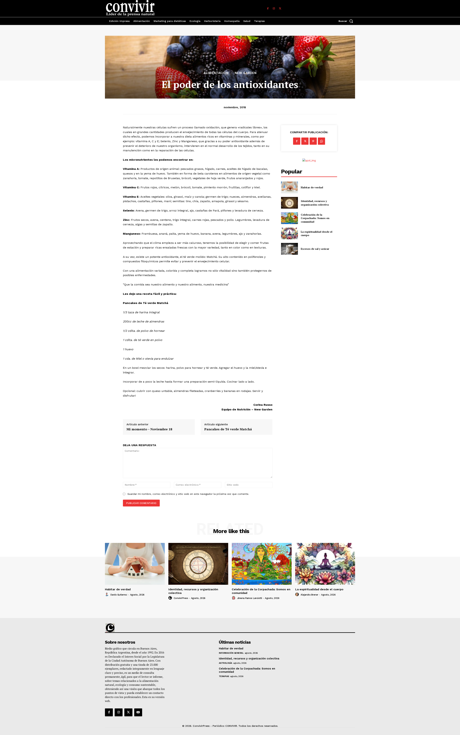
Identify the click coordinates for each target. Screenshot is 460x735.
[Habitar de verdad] (289, 187)
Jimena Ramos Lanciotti (249, 598)
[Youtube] (138, 712)
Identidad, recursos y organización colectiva (315, 202)
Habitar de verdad (312, 187)
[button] (347, 21)
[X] (279, 8)
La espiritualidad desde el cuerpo (319, 589)
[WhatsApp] (321, 141)
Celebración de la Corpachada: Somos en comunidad (315, 218)
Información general (231, 653)
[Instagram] (273, 8)
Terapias (224, 676)
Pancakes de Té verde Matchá (228, 429)
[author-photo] (107, 595)
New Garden (246, 73)
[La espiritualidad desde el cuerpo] (289, 233)
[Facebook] (267, 8)
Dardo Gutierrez (118, 594)
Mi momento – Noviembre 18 (149, 429)
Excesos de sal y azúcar (315, 248)
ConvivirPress (181, 598)
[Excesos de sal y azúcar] (289, 249)
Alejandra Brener (309, 594)
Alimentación (216, 73)
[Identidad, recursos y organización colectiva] (289, 203)
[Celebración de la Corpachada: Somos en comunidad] (289, 218)
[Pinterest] (313, 141)
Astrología (225, 663)
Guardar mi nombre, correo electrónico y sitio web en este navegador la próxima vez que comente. (188, 493)
